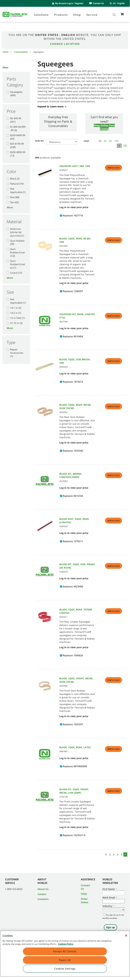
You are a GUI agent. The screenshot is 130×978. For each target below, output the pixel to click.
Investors (43, 899)
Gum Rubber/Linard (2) (17, 252)
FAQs (84, 893)
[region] (65, 954)
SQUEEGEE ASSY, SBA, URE (74, 166)
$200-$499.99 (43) (17, 137)
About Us (43, 889)
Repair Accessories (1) (16, 353)
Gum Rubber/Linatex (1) (17, 264)
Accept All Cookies (65, 951)
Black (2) (14, 178)
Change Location (65, 44)
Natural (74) (16, 183)
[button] (52, 106)
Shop (77, 15)
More (10, 207)
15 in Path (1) (17, 318)
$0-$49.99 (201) (15, 120)
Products (61, 15)
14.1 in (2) (15, 307)
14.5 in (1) (15, 312)
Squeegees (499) (16, 93)
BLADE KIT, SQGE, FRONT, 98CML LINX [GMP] (74, 791)
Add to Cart (113, 167)
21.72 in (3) (16, 323)
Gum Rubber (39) (17, 242)
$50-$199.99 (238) (17, 145)
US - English (119, 3)
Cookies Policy (65, 943)
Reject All (65, 960)
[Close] (126, 935)
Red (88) (14, 197)
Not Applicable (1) (18, 190)
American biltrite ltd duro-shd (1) (17, 232)
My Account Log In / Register (69, 3)
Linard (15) (16, 272)
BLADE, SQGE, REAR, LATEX (75, 747)
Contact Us (98, 3)
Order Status (84, 900)
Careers (42, 894)
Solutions (41, 15)
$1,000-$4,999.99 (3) (18, 128)
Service (92, 15)
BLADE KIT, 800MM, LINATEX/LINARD (70, 475)
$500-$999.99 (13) (17, 154)
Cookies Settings (65, 968)
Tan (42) (14, 202)
